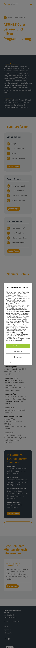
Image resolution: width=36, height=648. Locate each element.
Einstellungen (18, 357)
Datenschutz (14, 363)
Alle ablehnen (18, 351)
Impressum (22, 363)
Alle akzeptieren (18, 346)
